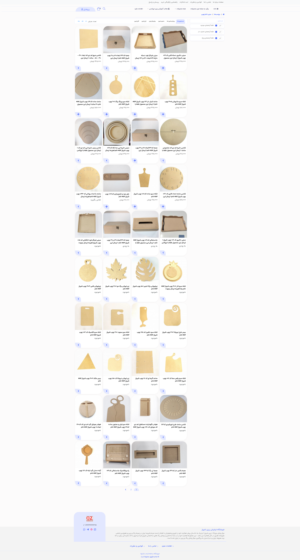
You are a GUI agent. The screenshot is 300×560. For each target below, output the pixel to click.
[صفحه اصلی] (223, 14)
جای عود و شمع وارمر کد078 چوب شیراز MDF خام (117, 195)
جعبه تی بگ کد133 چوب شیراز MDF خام (146, 472)
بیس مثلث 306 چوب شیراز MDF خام (89, 380)
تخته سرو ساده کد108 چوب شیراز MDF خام (146, 195)
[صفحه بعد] (125, 489)
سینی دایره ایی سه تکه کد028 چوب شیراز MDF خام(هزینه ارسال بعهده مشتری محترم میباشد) (117, 149)
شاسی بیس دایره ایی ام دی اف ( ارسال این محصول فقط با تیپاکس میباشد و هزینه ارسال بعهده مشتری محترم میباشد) (89, 149)
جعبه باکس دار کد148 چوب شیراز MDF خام (174, 472)
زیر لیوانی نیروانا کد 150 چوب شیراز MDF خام (118, 380)
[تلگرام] (87, 530)
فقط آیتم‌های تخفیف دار (206, 32)
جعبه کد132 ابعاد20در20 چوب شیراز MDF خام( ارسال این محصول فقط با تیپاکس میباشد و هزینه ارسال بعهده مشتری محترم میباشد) (117, 57)
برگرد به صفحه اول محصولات (199, 9)
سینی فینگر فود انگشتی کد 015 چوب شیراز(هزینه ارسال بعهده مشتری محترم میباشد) (89, 241)
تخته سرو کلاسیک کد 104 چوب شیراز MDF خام (90, 333)
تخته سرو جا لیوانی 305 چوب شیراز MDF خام (175, 103)
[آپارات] (91, 529)
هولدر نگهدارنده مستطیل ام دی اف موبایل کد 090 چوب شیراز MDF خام (145, 426)
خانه (215, 9)
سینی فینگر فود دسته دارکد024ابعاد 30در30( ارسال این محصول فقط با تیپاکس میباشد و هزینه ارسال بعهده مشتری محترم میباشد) (146, 57)
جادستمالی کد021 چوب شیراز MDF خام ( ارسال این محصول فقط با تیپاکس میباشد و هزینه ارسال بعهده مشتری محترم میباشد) (145, 241)
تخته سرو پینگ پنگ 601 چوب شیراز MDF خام (119, 103)
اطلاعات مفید (139, 9)
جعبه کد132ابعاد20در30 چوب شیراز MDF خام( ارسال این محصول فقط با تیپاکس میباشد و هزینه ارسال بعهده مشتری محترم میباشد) (145, 149)
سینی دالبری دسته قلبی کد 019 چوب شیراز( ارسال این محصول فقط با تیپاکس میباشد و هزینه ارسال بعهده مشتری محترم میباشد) (174, 56)
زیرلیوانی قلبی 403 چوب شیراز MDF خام (90, 287)
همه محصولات (181, 9)
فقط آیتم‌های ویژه (208, 38)
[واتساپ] (84, 530)
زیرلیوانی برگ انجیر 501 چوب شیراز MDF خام (145, 287)
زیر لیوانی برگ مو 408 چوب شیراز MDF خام (117, 287)
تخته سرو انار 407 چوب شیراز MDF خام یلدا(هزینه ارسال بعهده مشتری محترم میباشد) (173, 287)
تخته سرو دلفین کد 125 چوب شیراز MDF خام (147, 333)
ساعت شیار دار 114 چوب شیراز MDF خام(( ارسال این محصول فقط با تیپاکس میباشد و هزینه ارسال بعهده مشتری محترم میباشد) (145, 103)
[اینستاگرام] (95, 530)
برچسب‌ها (217, 14)
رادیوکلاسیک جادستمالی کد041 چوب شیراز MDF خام (118, 472)
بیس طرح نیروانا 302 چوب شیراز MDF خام (174, 333)
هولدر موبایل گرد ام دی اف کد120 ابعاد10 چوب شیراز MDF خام (89, 426)
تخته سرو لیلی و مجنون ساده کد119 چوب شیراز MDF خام (118, 426)
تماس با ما (152, 546)
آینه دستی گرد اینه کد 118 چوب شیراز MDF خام (90, 472)
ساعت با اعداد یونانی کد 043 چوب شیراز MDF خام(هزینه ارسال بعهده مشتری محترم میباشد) (88, 195)
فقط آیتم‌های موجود (207, 25)
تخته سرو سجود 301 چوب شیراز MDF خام (118, 333)
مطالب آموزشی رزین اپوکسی (158, 9)
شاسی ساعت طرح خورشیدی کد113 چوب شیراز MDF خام (173, 426)
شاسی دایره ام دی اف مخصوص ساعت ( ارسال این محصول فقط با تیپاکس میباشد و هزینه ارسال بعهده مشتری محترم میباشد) (174, 149)
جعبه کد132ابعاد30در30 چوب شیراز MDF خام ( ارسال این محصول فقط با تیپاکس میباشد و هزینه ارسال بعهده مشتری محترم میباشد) (117, 241)
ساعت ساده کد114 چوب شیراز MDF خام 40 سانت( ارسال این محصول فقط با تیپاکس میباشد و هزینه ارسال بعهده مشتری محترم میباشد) (88, 103)
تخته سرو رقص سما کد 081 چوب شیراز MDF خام (174, 380)
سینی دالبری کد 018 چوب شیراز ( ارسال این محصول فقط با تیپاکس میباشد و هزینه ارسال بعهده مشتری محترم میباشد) (174, 241)
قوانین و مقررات (136, 546)
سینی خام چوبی (206, 14)
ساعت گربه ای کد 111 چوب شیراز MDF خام (146, 380)
